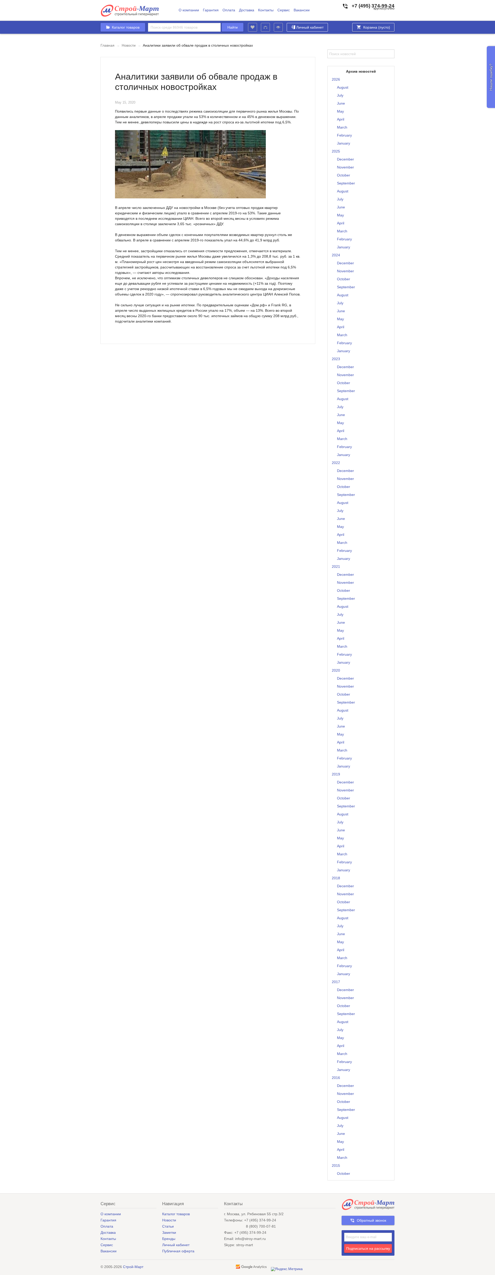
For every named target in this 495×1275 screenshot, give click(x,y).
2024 (336, 255)
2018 (336, 878)
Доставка (246, 10)
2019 (336, 774)
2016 (336, 1078)
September (346, 183)
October (343, 175)
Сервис (283, 10)
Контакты (266, 10)
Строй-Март (133, 1267)
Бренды (168, 1239)
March (342, 127)
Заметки (169, 1232)
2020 (336, 670)
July (340, 95)
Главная (107, 45)
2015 (336, 1165)
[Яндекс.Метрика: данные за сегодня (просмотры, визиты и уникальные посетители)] (287, 1269)
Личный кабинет (310, 27)
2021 (336, 566)
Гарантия (211, 10)
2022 (336, 463)
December (345, 159)
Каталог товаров (176, 1214)
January (343, 143)
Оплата (228, 10)
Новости (129, 45)
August (342, 87)
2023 (336, 359)
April (340, 119)
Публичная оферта (178, 1251)
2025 (336, 151)
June (341, 103)
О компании (189, 10)
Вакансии (302, 10)
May (340, 111)
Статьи (168, 1226)
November (345, 167)
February (344, 135)
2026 (336, 79)
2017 (336, 982)
